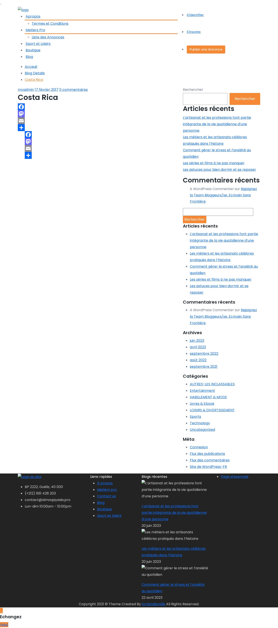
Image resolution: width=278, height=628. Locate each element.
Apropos (33, 16)
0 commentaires (73, 89)
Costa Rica (34, 79)
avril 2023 (198, 347)
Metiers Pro (35, 30)
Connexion (199, 447)
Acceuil (31, 66)
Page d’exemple (234, 476)
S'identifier (195, 15)
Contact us (106, 496)
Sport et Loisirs (38, 43)
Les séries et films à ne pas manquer (214, 163)
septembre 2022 (204, 353)
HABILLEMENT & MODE (208, 397)
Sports (195, 416)
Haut (4, 624)
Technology (200, 423)
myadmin (26, 89)
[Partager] (98, 127)
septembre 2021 (203, 366)
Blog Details (35, 73)
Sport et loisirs (109, 515)
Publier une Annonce (206, 49)
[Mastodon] (98, 113)
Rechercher (193, 89)
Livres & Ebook (202, 403)
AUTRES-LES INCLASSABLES (212, 384)
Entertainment (202, 390)
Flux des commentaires (210, 460)
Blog (29, 56)
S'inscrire (194, 31)
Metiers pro (107, 489)
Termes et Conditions (50, 23)
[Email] (98, 120)
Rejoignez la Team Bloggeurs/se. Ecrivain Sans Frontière (223, 195)
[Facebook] (98, 106)
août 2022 (198, 360)
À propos (105, 483)
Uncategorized (202, 429)
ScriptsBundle (153, 604)
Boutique (33, 50)
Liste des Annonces (48, 37)
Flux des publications (207, 453)
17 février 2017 (46, 89)
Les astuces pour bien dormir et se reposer (219, 169)
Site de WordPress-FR (208, 466)
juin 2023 (197, 340)
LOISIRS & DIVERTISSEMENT (212, 410)
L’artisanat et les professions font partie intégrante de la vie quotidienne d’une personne (217, 124)
